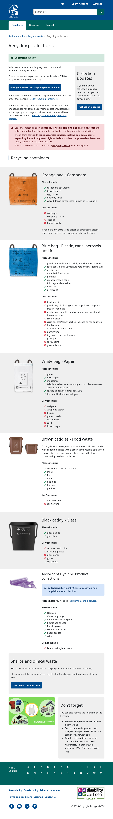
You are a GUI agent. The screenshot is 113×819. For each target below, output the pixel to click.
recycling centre (61, 145)
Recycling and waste (32, 36)
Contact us (51, 796)
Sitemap (38, 796)
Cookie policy (31, 790)
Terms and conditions (20, 796)
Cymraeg (97, 3)
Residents (17, 25)
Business (34, 25)
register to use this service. (82, 600)
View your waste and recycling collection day (35, 87)
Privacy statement (50, 790)
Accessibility (15, 790)
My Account (81, 3)
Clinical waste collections (27, 685)
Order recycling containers (44, 98)
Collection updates (89, 106)
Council (50, 25)
